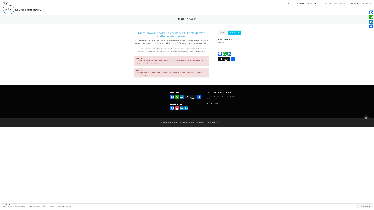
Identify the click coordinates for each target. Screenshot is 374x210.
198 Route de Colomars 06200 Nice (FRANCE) (221, 96)
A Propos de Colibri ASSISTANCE (309, 3)
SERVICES (328, 3)
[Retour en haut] (365, 117)
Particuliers (221, 46)
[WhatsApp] (371, 17)
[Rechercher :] (222, 33)
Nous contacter (341, 3)
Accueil (291, 3)
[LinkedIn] (371, 21)
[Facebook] (371, 12)
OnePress (184, 122)
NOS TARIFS (355, 3)
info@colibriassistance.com (215, 101)
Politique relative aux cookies (64, 207)
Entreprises (221, 43)
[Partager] (371, 26)
